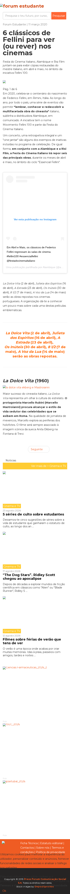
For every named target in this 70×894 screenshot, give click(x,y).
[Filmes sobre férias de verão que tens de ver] (35, 614)
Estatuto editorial (51, 843)
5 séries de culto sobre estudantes (33, 514)
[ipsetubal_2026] (35, 807)
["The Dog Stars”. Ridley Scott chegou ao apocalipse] (35, 550)
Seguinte (37, 449)
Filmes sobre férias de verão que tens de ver (32, 641)
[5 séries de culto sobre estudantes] (35, 489)
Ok (4, 891)
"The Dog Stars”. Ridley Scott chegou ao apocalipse (29, 577)
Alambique (49, 267)
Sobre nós (42, 847)
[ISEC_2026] (35, 750)
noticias (10, 460)
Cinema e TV (57, 466)
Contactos (27, 847)
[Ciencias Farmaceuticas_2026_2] (35, 693)
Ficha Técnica (29, 843)
